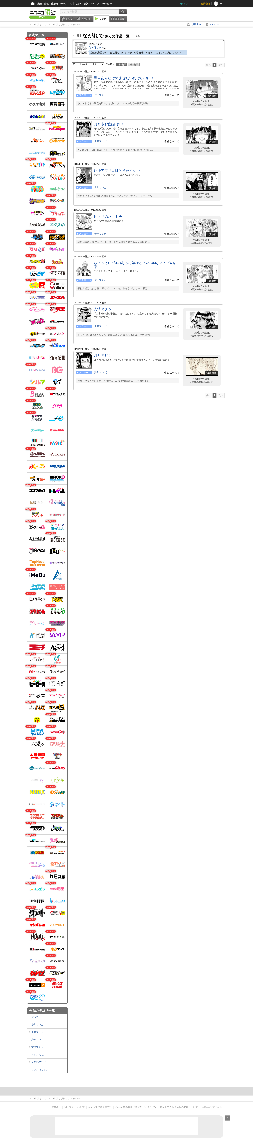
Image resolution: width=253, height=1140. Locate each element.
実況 (86, 3)
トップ (69, 18)
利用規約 (69, 1107)
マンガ (102, 18)
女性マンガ (37, 1047)
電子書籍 (120, 18)
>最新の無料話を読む (201, 104)
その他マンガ (38, 1062)
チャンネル (66, 3)
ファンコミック (39, 1069)
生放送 (54, 3)
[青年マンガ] (100, 141)
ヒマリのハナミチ (108, 217)
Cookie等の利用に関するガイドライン (135, 1107)
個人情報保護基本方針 (100, 1107)
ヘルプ (81, 1107)
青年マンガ (37, 1032)
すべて (35, 1017)
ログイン (183, 3)
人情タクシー (104, 309)
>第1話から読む (201, 101)
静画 (46, 3)
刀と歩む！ (102, 355)
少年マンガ (37, 1024)
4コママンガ (38, 1054)
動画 (39, 3)
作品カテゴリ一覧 (42, 1010)
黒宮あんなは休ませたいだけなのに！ (124, 78)
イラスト (86, 18)
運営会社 (56, 1107)
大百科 (78, 3)
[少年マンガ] (100, 95)
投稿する (196, 24)
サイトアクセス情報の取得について (179, 1107)
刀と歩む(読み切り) (109, 124)
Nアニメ (95, 3)
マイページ (216, 24)
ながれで (94, 47)
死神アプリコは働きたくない (117, 170)
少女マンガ (37, 1039)
